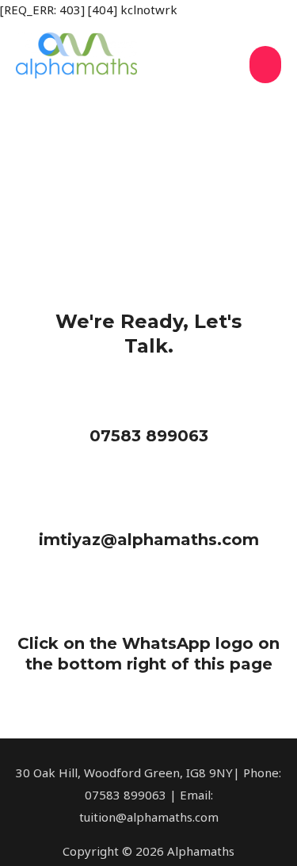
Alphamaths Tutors (96, 87)
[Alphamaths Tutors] (76, 55)
